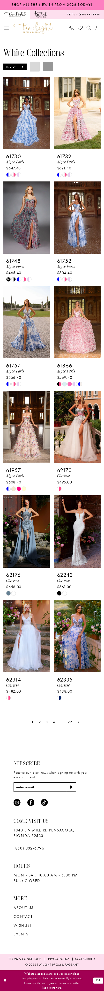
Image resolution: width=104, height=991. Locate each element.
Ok (98, 980)
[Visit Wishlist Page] (80, 28)
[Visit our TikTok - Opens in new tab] (44, 802)
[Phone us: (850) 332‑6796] (71, 27)
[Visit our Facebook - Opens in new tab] (30, 802)
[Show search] (89, 27)
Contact (23, 916)
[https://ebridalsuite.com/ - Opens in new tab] (40, 14)
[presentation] (26, 113)
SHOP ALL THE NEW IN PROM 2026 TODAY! (52, 4)
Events (21, 934)
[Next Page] (78, 722)
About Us (24, 907)
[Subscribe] (71, 787)
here (58, 987)
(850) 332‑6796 (29, 848)
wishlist (23, 925)
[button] (6, 28)
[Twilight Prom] (15, 14)
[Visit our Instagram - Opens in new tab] (17, 802)
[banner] (33, 28)
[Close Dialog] (5, 980)
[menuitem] (15, 14)
